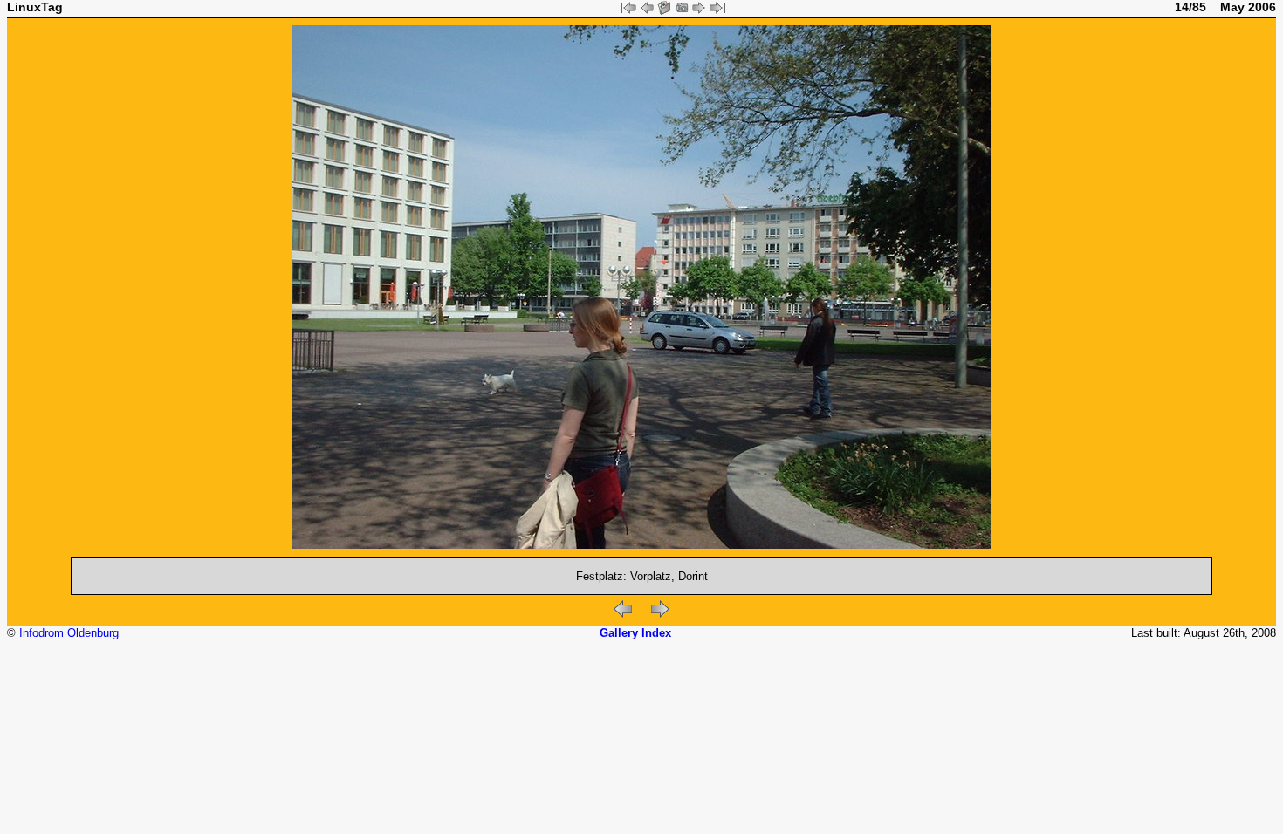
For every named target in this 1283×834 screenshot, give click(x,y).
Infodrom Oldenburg (69, 632)
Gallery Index (635, 632)
